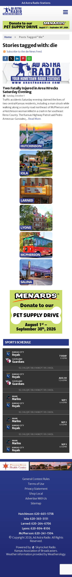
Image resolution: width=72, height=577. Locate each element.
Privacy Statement (36, 488)
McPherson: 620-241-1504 (36, 533)
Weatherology (56, 554)
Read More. (34, 118)
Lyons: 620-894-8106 (36, 528)
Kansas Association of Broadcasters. (36, 550)
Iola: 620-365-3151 (36, 518)
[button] (65, 12)
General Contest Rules (36, 479)
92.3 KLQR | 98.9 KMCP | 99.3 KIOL (36, 368)
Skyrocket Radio (45, 547)
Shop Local (36, 493)
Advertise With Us (36, 498)
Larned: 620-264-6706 (36, 523)
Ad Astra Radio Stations (36, 3)
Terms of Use (36, 484)
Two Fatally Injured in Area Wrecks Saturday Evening (30, 90)
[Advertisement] (36, 25)
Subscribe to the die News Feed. (24, 51)
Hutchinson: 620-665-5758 (36, 514)
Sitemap (36, 503)
